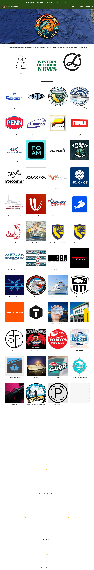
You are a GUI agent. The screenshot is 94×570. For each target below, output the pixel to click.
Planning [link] (87, 6)
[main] (47, 47)
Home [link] (73, 6)
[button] (92, 7)
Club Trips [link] (80, 6)
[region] (47, 2)
